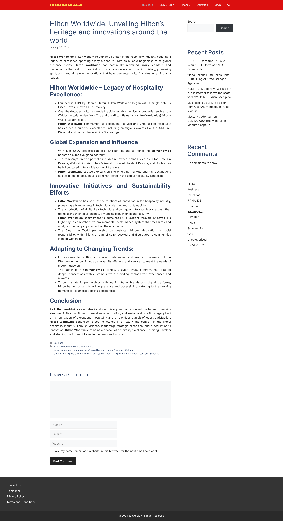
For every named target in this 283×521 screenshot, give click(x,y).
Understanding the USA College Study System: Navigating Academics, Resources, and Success (106, 353)
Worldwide (87, 346)
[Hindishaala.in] (66, 5)
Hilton (79, 65)
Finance (185, 4)
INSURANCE (195, 211)
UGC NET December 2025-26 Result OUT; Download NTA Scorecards (206, 65)
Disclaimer (13, 491)
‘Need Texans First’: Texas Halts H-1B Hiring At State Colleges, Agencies (208, 79)
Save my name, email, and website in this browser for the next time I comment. (105, 451)
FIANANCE (194, 200)
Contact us (14, 485)
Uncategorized (197, 239)
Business (147, 4)
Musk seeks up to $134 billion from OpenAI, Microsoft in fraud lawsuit (208, 107)
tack (190, 234)
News (191, 223)
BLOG (217, 4)
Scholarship (195, 228)
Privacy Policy (16, 496)
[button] (228, 5)
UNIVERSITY (167, 4)
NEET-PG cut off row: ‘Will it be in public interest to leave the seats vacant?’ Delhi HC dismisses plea (209, 93)
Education (202, 4)
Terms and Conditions (21, 502)
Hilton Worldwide (70, 346)
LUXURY (193, 217)
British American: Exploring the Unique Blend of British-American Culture (93, 350)
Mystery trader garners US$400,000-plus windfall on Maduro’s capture (207, 121)
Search (192, 21)
